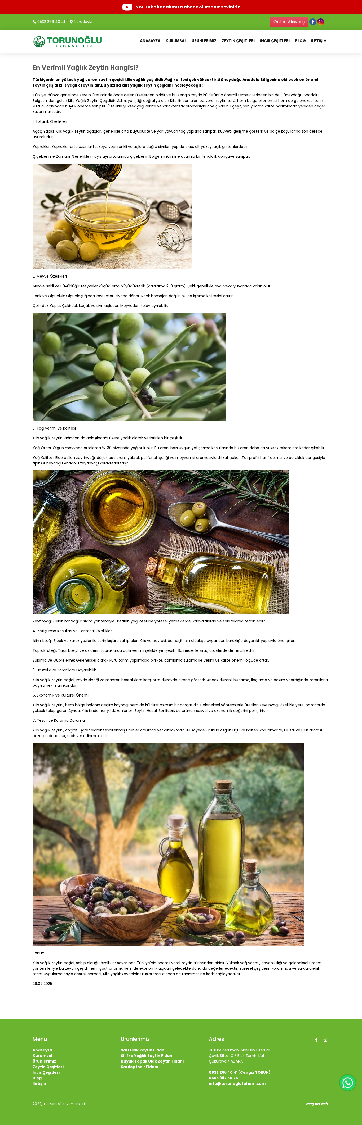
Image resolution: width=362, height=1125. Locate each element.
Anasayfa (42, 1050)
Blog (37, 1078)
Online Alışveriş (289, 22)
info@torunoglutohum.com (237, 1083)
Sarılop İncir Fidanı (139, 1066)
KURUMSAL (176, 40)
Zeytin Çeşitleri (48, 1066)
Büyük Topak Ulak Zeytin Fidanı (152, 1061)
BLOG (300, 40)
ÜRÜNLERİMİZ (204, 40)
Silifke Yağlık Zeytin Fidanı (147, 1055)
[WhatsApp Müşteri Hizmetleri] (348, 1083)
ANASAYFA (150, 40)
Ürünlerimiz (44, 1061)
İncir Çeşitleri (46, 1072)
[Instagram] (325, 1040)
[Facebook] (316, 1040)
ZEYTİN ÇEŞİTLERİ (238, 40)
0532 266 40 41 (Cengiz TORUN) (240, 1072)
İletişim (40, 1083)
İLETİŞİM (319, 40)
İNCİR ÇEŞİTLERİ (275, 40)
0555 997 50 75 (223, 1078)
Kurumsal (42, 1055)
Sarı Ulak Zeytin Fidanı (143, 1050)
